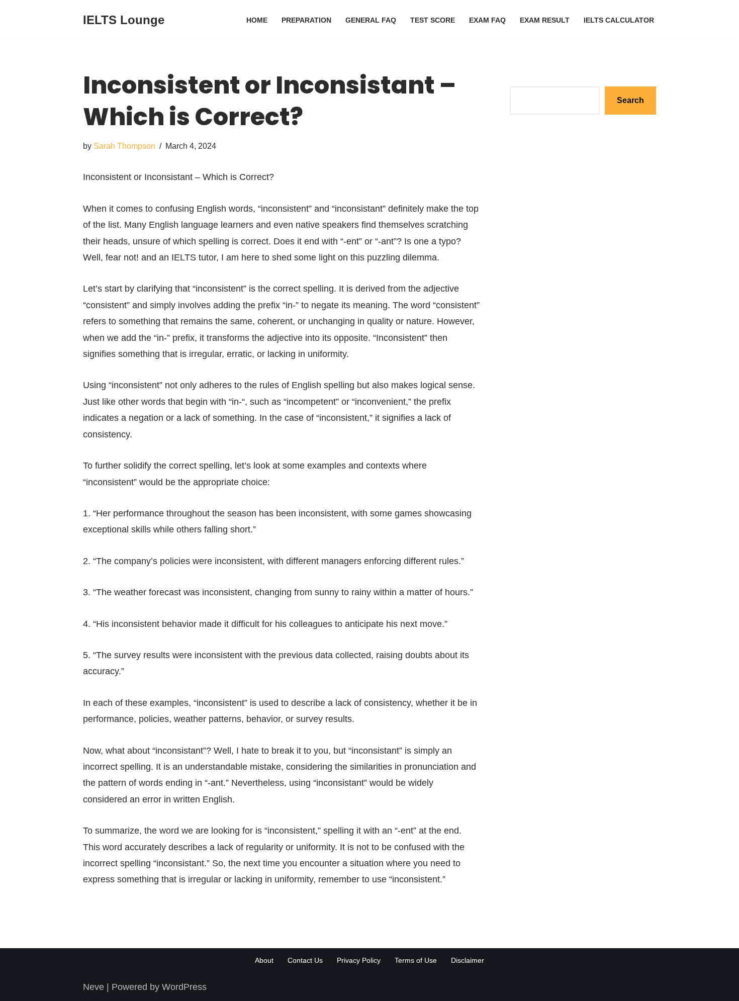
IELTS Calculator (619, 20)
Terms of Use (416, 960)
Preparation (306, 20)
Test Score (432, 20)
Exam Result (545, 20)
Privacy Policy (359, 960)
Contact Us (305, 960)
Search (524, 78)
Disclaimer (467, 960)
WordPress (184, 987)
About (264, 960)
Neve (93, 987)
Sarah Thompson (124, 145)
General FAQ (370, 20)
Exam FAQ (487, 20)
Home (256, 20)
